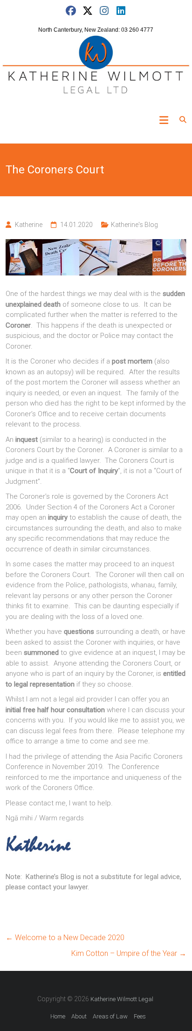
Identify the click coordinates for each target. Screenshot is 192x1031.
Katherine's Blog (134, 224)
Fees (140, 1016)
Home (57, 1016)
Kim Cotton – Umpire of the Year (128, 953)
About (79, 1016)
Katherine (28, 224)
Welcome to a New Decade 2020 (65, 937)
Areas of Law (110, 1016)
